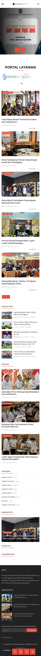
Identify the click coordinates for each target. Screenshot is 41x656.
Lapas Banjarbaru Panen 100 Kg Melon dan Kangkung (25, 313)
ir (14, 327)
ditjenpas (16, 317)
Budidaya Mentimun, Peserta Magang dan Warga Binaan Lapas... (26, 605)
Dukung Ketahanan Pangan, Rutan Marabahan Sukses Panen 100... (25, 343)
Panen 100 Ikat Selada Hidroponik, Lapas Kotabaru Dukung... (25, 323)
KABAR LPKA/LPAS (8, 505)
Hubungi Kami (20, 648)
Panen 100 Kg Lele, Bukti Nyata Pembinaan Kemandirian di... (24, 353)
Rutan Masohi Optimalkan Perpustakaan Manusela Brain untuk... (19, 201)
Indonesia (7, 637)
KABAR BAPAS (7, 493)
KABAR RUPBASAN (8, 497)
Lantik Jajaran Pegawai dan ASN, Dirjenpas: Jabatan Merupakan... (20, 458)
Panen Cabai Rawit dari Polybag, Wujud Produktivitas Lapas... (26, 596)
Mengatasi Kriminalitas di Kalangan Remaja (26, 333)
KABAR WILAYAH (8, 481)
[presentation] (17, 50)
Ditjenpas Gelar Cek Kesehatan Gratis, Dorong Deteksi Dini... (18, 425)
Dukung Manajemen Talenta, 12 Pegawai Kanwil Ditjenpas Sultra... (19, 282)
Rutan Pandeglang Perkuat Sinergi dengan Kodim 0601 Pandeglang (19, 161)
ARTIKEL (5, 501)
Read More (32, 128)
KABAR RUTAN (7, 489)
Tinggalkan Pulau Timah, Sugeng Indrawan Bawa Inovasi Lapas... (24, 615)
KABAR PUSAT (7, 477)
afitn (3, 206)
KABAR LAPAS (7, 485)
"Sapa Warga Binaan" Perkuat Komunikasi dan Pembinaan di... (19, 120)
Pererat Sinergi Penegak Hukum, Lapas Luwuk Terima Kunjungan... (18, 242)
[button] (19, 83)
